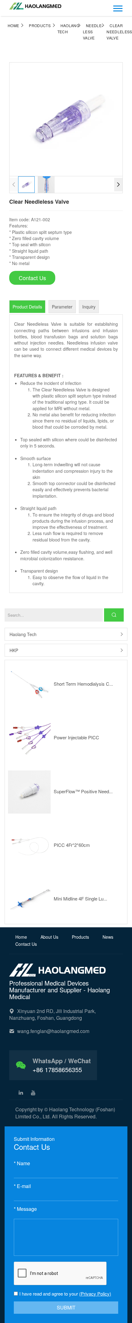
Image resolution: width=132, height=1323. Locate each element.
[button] (118, 184)
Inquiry (88, 307)
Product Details (27, 307)
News (108, 937)
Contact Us (26, 944)
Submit (66, 1307)
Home (13, 25)
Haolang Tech (23, 634)
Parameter (62, 307)
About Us (50, 937)
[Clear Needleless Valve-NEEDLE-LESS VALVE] (35, 4)
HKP (14, 650)
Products (40, 25)
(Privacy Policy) (95, 1293)
